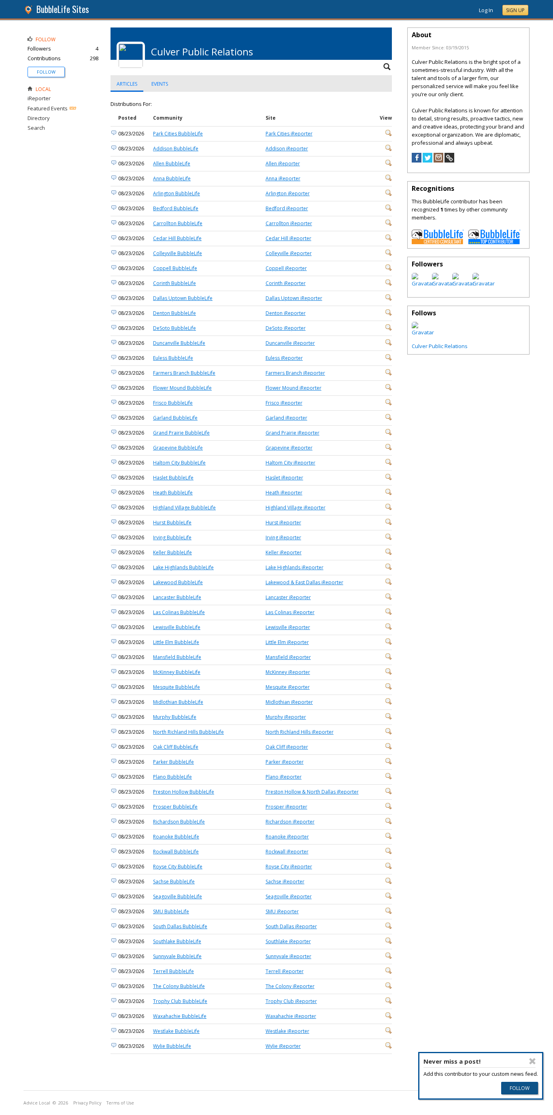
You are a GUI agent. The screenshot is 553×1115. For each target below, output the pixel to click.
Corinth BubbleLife (174, 283)
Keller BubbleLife (172, 552)
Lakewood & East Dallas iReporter (304, 582)
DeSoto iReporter (286, 328)
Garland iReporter (286, 417)
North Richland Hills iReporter (300, 732)
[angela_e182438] (423, 283)
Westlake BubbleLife (176, 1031)
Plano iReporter (284, 776)
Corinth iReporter (286, 283)
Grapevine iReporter (289, 447)
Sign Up (515, 10)
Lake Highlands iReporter (294, 567)
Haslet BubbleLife (173, 477)
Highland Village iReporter (295, 507)
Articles (127, 83)
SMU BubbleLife (171, 911)
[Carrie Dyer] (423, 332)
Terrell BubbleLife (173, 971)
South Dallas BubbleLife (180, 926)
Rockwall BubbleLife (176, 851)
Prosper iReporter (286, 806)
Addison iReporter (287, 148)
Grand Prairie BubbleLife (181, 432)
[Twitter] (427, 160)
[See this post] (388, 134)
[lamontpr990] (463, 283)
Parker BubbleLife (173, 761)
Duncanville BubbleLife (179, 343)
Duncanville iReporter (290, 343)
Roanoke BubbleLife (176, 836)
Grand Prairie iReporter (292, 432)
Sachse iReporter (285, 881)
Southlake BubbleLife (177, 941)
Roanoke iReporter (287, 836)
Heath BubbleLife (173, 492)
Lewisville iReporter (288, 627)
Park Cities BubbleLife (178, 133)
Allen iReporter (283, 163)
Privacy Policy (87, 1103)
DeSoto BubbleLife (174, 328)
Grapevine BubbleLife (178, 447)
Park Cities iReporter (289, 133)
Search (36, 127)
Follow (46, 72)
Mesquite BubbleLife (176, 687)
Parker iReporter (285, 761)
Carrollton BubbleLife (177, 223)
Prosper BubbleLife (175, 806)
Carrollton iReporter (289, 223)
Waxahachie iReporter (291, 1016)
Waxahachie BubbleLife (179, 1016)
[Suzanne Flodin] (443, 283)
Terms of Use (120, 1103)
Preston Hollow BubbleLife (183, 791)
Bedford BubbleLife (175, 208)
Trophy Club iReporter (291, 1001)
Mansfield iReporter (288, 657)
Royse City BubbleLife (177, 866)
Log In (486, 10)
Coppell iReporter (286, 268)
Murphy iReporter (286, 717)
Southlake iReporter (288, 941)
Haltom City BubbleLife (179, 462)
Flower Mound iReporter (293, 387)
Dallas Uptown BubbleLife (183, 298)
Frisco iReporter (284, 402)
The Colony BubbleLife (179, 986)
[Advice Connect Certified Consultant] (438, 242)
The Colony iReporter (290, 986)
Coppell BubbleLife (175, 268)
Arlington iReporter (288, 193)
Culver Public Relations (440, 346)
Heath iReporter (284, 492)
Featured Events (48, 108)
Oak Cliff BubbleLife (175, 746)
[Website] (449, 160)
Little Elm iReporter (287, 642)
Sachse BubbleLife (174, 881)
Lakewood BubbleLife (178, 582)
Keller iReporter (284, 552)
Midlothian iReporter (289, 702)
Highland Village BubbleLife (184, 507)
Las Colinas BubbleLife (179, 612)
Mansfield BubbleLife (177, 657)
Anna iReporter (283, 178)
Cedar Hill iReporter (288, 238)
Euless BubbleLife (173, 358)
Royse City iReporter (289, 866)
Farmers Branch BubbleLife (184, 373)
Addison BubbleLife (175, 148)
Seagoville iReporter (289, 896)
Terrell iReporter (285, 971)
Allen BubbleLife (171, 163)
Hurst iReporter (283, 522)
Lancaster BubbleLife (177, 597)
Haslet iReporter (284, 477)
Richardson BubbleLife (179, 821)
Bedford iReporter (287, 208)
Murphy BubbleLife (174, 717)
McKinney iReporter (288, 672)
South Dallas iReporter (291, 926)
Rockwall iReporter (287, 851)
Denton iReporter (286, 313)
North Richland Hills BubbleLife (188, 732)
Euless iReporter (284, 358)
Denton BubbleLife (174, 313)
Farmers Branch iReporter (295, 373)
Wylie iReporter (283, 1046)
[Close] (533, 1061)
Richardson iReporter (290, 821)
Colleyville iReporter (289, 253)
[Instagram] (438, 160)
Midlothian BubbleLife (178, 702)
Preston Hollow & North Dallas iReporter (312, 791)
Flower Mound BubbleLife (182, 387)
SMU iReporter (282, 911)
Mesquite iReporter (288, 687)
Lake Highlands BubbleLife (183, 567)
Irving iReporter (283, 537)
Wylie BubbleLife (172, 1046)
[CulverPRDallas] (483, 283)
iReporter (39, 98)
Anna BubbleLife (172, 178)
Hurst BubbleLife (172, 522)
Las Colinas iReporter (290, 612)
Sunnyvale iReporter (288, 956)
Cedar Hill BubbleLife (177, 238)
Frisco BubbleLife (173, 402)
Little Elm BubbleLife (176, 642)
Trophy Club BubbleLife (180, 1001)
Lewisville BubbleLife (176, 627)
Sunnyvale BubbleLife (177, 956)
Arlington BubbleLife (176, 193)
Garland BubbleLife (175, 417)
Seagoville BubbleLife (177, 896)
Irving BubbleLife (172, 537)
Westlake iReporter (287, 1031)
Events (159, 83)
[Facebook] (416, 160)
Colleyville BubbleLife (177, 253)
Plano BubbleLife (172, 776)
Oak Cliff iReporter (287, 746)
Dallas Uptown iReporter (294, 298)
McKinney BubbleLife (176, 672)
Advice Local (36, 1103)
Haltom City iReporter (290, 462)
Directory (39, 118)
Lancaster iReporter (288, 597)
